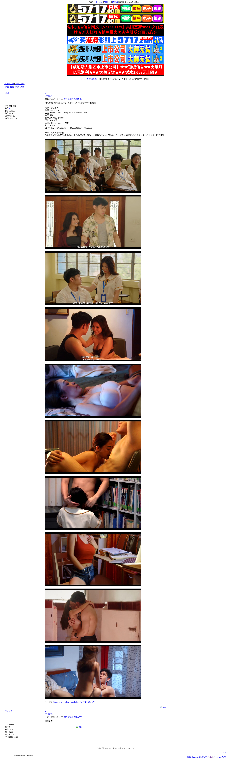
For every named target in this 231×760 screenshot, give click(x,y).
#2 (46, 711)
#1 (46, 93)
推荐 (12, 87)
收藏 (22, 87)
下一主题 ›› (20, 84)
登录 (101, 2)
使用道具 (49, 96)
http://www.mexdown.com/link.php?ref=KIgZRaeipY (74, 702)
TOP (224, 752)
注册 (96, 2)
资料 (65, 99)
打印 (7, 87)
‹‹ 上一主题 (9, 84)
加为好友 (78, 99)
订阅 (17, 87)
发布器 (115, 2)
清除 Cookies (192, 757)
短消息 (71, 99)
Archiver (217, 757)
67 (10, 108)
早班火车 (9, 711)
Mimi (83, 79)
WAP (224, 757)
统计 (106, 2)
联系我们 (203, 757)
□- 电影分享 (92, 79)
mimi (7, 93)
